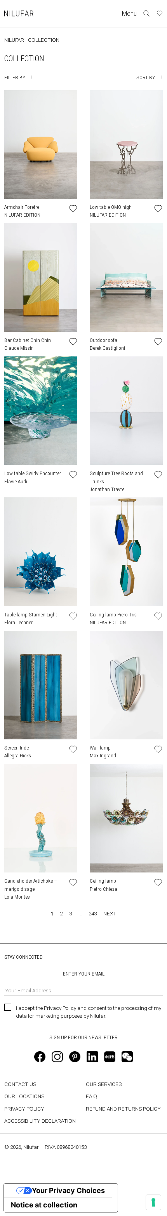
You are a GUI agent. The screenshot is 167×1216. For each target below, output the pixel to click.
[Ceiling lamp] (126, 818)
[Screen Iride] (40, 685)
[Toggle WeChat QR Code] (127, 1056)
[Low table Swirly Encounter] (40, 410)
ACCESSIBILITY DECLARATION (40, 1121)
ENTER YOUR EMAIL (83, 973)
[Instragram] (57, 1056)
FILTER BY (14, 77)
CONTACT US (20, 1084)
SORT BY (145, 77)
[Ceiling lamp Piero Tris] (126, 551)
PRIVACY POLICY (24, 1109)
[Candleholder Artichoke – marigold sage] (40, 818)
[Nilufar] (18, 13)
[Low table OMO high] (126, 144)
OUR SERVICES (104, 1084)
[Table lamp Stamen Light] (40, 551)
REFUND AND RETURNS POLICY (123, 1109)
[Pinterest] (74, 1056)
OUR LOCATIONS (24, 1096)
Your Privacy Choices (68, 1190)
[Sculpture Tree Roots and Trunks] (126, 410)
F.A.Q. (92, 1096)
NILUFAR (14, 40)
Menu (129, 13)
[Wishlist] (160, 13)
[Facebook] (39, 1056)
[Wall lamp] (126, 685)
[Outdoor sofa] (126, 277)
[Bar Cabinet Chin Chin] (40, 277)
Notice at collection (44, 1205)
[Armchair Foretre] (40, 144)
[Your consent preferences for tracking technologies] (153, 1202)
